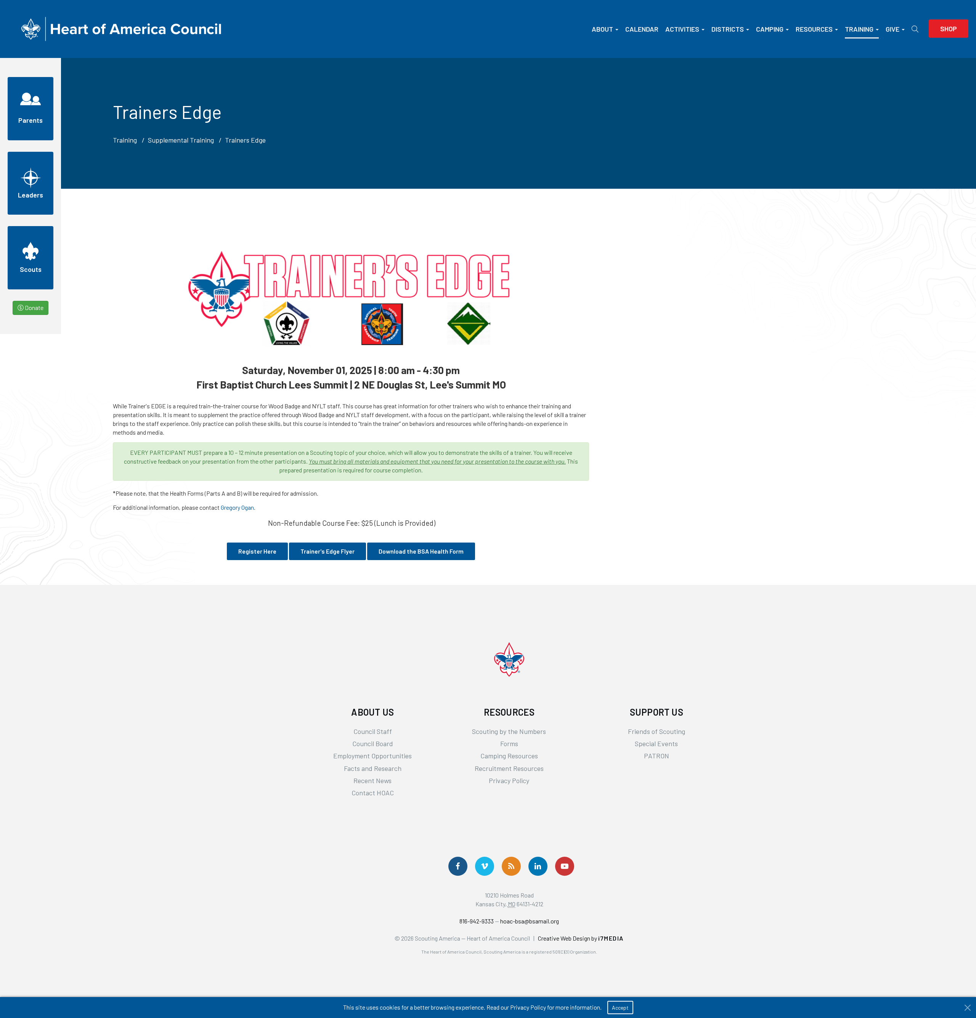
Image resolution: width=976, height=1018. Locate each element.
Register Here (257, 551)
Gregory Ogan (237, 507)
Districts (727, 29)
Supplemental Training (181, 140)
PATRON (656, 755)
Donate (33, 307)
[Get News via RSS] (511, 866)
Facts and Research (372, 768)
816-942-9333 (476, 921)
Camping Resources (509, 755)
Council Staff (372, 731)
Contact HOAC (373, 792)
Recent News (372, 780)
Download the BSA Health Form (421, 551)
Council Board (372, 743)
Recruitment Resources (509, 768)
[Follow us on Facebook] (457, 866)
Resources (814, 29)
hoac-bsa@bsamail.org (529, 921)
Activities (682, 29)
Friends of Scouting (656, 731)
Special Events (656, 743)
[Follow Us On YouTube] (564, 866)
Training (859, 29)
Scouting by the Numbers (509, 731)
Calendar (641, 29)
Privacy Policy (509, 780)
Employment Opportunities (372, 755)
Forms (509, 743)
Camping (769, 29)
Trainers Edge (245, 140)
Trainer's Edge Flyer (327, 551)
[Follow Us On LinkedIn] (537, 866)
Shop (948, 28)
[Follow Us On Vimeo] (484, 866)
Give (892, 29)
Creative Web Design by (581, 938)
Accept (620, 1007)
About (602, 29)
